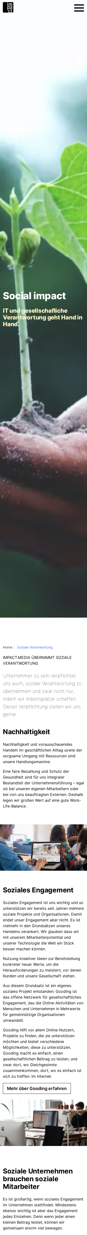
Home (7, 647)
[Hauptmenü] (79, 8)
